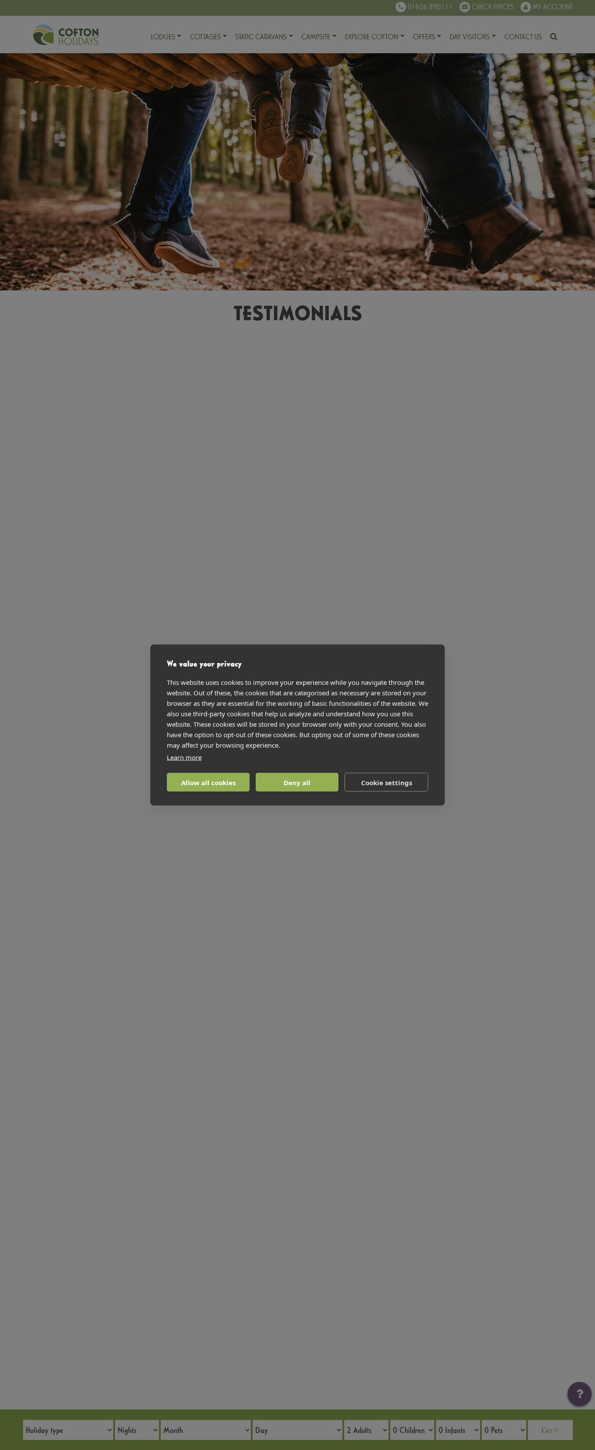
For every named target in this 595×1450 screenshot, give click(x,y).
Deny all (297, 782)
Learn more (184, 757)
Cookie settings (386, 782)
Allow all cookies (208, 782)
